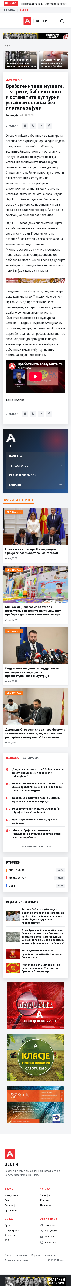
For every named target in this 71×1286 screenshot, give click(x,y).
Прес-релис (11, 1210)
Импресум (46, 1205)
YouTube (49, 1236)
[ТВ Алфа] (27, 21)
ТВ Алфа (9, 9)
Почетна (35, 456)
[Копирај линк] (49, 126)
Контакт (44, 1200)
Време (8, 1225)
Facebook (50, 1225)
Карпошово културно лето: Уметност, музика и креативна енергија (36, 799)
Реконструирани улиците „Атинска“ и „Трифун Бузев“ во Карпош (36, 810)
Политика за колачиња (17, 1260)
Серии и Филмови (35, 475)
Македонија (11, 1195)
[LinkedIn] (41, 126)
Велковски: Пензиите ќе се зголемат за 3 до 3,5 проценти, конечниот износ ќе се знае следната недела (37, 787)
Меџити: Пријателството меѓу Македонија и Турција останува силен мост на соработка (36, 834)
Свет (7, 1200)
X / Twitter (51, 1231)
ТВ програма (12, 1230)
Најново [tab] (12, 758)
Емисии (35, 484)
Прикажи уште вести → (35, 846)
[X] (33, 126)
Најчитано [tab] (30, 758)
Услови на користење (16, 1255)
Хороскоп (10, 1235)
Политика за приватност (44, 1255)
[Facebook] (25, 126)
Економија (14, 79)
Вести (24, 9)
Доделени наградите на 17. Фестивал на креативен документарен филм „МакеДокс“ (38, 772)
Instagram (50, 1242)
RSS (7, 1240)
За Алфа (45, 1195)
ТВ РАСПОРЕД (35, 465)
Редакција (12, 115)
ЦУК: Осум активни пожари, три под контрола (35, 821)
